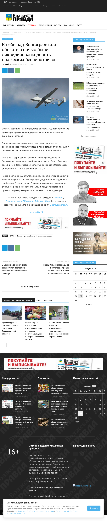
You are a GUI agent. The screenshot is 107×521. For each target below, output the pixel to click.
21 (95, 291)
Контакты (62, 6)
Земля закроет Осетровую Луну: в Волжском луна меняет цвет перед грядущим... (95, 52)
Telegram (39, 201)
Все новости (6, 6)
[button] (101, 25)
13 (90, 287)
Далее (79, 25)
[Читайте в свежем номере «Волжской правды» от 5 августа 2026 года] (7, 420)
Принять (94, 508)
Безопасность (17, 32)
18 (81, 291)
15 (100, 287)
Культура (57, 25)
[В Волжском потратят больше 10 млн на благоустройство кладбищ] (78, 67)
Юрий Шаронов (11, 64)
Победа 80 (32, 25)
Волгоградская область (26, 236)
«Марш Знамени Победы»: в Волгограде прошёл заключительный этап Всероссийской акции (55, 269)
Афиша (29, 6)
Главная (5, 32)
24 (76, 296)
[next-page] (8, 345)
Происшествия (45, 25)
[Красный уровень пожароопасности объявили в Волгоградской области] (12, 313)
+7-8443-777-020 (59, 478)
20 (90, 291)
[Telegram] (98, 10)
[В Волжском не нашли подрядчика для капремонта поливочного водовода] (78, 86)
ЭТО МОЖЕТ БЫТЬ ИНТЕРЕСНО (18, 300)
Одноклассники (14, 201)
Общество (21, 25)
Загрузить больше (88, 136)
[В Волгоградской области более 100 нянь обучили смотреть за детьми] (43, 388)
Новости (59, 197)
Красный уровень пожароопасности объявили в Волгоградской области (10, 328)
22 (100, 291)
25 (81, 296)
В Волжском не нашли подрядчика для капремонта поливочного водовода (95, 88)
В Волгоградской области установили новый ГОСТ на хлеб (59, 422)
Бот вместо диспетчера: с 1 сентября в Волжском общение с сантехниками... (96, 122)
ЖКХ (65, 25)
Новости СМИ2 (35, 212)
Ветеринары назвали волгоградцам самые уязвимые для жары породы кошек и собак (60, 406)
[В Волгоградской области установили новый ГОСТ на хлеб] (43, 422)
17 (76, 291)
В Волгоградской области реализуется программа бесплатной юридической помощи (14, 269)
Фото (15, 6)
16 (105, 287)
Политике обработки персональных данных (36, 511)
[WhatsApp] (17, 70)
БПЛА (12, 236)
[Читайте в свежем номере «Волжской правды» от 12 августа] (7, 404)
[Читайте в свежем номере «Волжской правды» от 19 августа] (7, 388)
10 (76, 287)
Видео (21, 6)
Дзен (47, 201)
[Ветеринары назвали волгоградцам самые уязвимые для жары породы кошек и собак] (43, 404)
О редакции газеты (49, 6)
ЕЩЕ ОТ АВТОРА (44, 300)
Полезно (37, 6)
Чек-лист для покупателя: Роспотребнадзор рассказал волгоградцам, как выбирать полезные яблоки (34, 331)
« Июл (89, 304)
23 (105, 291)
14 (95, 287)
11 (81, 287)
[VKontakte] (103, 10)
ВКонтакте (28, 201)
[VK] (11, 70)
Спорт (71, 25)
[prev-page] (3, 345)
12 (85, 287)
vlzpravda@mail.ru (59, 205)
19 (85, 291)
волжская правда (45, 236)
